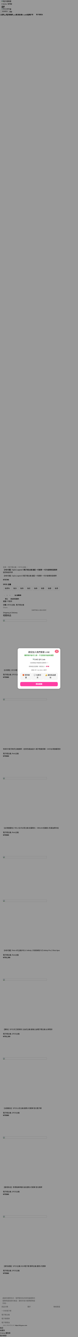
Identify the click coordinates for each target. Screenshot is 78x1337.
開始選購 (39, 684)
